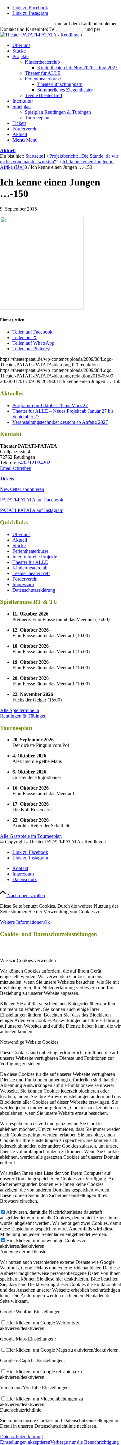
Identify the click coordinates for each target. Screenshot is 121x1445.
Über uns (21, 534)
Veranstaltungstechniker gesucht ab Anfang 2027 (60, 422)
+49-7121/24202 (33, 462)
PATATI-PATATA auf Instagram (31, 510)
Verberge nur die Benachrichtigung (84, 1442)
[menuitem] (66, 45)
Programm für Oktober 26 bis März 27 (50, 405)
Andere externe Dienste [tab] (23, 1251)
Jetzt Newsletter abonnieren (27, 23)
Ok (47, 922)
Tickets (7, 478)
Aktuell (8, 150)
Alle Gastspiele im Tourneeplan (31, 836)
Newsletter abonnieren (22, 489)
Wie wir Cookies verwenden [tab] (28, 960)
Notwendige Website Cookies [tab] (29, 1042)
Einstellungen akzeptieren (25, 1442)
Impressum (23, 584)
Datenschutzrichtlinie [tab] (20, 1410)
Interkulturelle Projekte (34, 556)
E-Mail (108, 29)
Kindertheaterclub (42, 62)
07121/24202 (71, 29)
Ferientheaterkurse (43, 78)
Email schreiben (15, 468)
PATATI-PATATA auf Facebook (31, 499)
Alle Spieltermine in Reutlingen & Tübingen (23, 713)
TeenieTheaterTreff (43, 95)
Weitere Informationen (22, 922)
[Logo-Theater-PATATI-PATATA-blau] (41, 34)
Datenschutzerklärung (33, 590)
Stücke (19, 545)
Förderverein (25, 579)
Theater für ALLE (42, 73)
